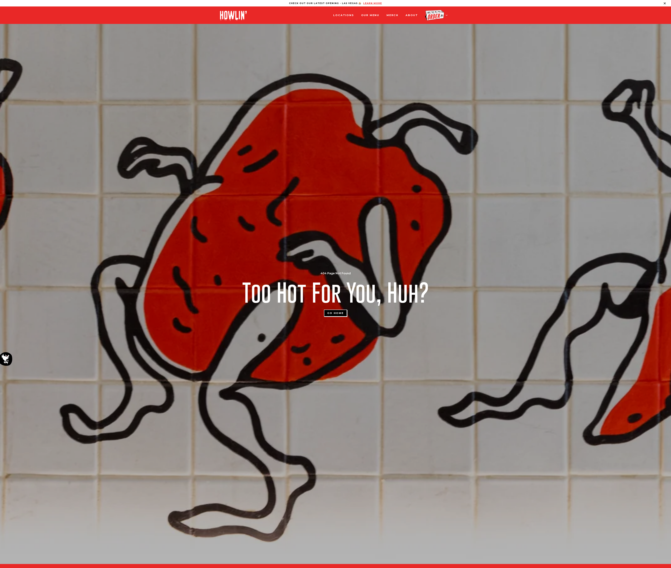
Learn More (372, 3)
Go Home (335, 313)
